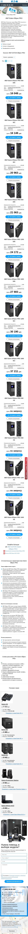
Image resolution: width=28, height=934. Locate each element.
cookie (13, 921)
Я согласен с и (13, 877)
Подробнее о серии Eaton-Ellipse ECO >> (14, 814)
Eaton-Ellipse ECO (8, 805)
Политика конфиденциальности (9, 904)
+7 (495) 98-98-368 (7, 5)
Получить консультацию (14, 101)
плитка (6, 61)
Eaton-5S (5, 755)
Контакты (24, 5)
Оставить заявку (15, 97)
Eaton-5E (5, 729)
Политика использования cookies (10, 909)
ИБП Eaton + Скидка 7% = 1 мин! (26, 468)
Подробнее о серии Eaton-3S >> (14, 713)
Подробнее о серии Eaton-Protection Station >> (14, 789)
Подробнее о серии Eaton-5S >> (14, 763)
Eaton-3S (5, 704)
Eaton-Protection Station (10, 780)
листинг (9, 61)
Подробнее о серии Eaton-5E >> (14, 738)
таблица (11, 61)
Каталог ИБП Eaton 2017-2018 (12, 553)
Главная (3, 14)
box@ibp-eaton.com (8, 894)
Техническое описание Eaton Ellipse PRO (15, 550)
